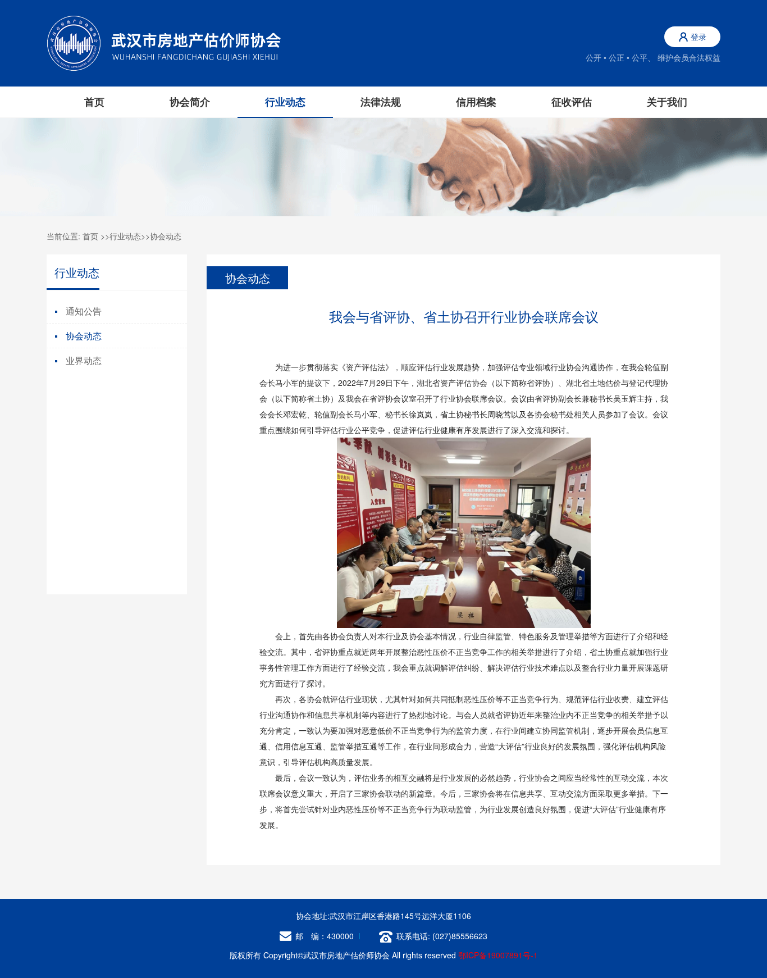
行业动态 (125, 236)
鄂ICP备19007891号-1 (498, 955)
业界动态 (84, 360)
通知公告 (84, 310)
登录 (698, 36)
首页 (94, 101)
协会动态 (165, 236)
